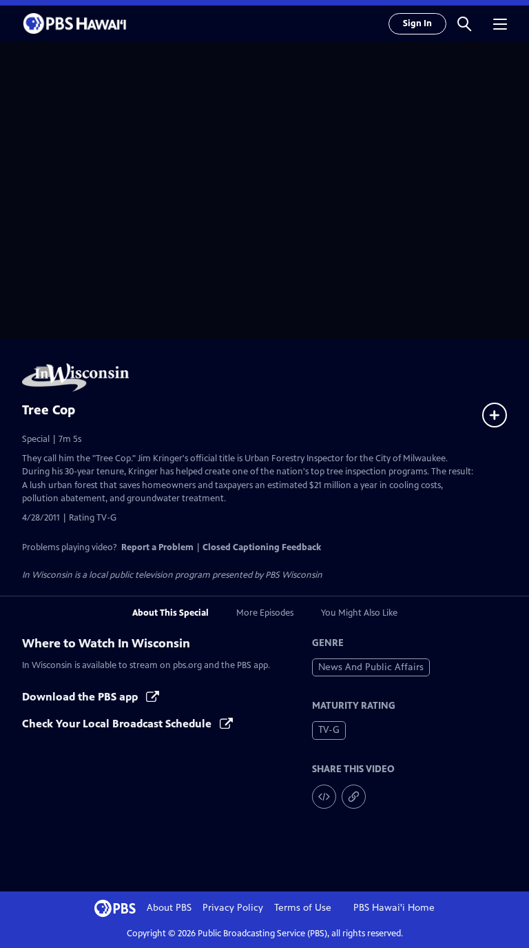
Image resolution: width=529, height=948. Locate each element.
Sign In (417, 23)
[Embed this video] (324, 797)
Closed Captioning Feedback (262, 547)
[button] (464, 23)
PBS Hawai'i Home (394, 908)
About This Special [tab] (170, 612)
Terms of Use (302, 908)
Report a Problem (157, 547)
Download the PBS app (81, 696)
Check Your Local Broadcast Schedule (118, 723)
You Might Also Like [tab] (359, 612)
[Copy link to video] (354, 797)
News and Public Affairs (371, 667)
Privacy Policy (233, 908)
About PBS (169, 908)
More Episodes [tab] (264, 612)
